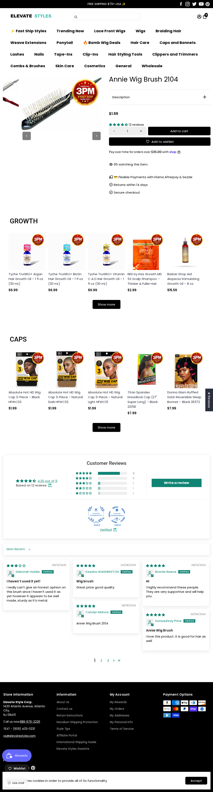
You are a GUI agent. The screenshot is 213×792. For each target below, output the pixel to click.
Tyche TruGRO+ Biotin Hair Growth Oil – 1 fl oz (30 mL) (65, 279)
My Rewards (118, 702)
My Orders (117, 709)
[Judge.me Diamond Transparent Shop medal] (117, 514)
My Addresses (119, 715)
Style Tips (63, 729)
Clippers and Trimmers (175, 54)
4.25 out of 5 (47, 481)
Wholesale (152, 65)
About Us (63, 702)
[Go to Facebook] (181, 4)
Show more (106, 304)
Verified (106, 529)
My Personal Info (121, 722)
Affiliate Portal (67, 735)
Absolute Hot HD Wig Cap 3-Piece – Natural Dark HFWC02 (65, 397)
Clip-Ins (90, 54)
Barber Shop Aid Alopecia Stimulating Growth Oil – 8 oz (183, 279)
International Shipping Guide (76, 742)
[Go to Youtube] (201, 4)
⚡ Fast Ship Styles (28, 31)
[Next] (96, 136)
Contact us (64, 709)
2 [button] (101, 660)
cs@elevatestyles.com (19, 736)
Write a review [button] (176, 482)
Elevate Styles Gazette (73, 749)
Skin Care (64, 65)
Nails (39, 54)
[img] (16, 565)
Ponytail (65, 42)
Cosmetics (94, 65)
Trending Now (70, 31)
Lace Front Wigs (109, 31)
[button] (119, 124)
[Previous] (26, 136)
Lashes (17, 54)
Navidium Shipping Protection (77, 722)
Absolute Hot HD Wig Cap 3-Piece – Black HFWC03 (25, 397)
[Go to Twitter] (194, 4)
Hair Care (140, 42)
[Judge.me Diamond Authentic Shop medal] (96, 514)
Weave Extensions (28, 42)
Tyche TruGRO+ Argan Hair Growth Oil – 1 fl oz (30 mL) (26, 279)
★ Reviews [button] (209, 400)
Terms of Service (122, 729)
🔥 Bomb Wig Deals (101, 42)
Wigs (140, 31)
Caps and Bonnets (178, 42)
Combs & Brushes (27, 65)
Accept (196, 780)
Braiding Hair (168, 31)
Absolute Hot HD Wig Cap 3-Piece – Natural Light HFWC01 (105, 397)
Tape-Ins (63, 54)
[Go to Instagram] (187, 4)
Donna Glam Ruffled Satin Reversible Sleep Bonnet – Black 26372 (184, 397)
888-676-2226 (30, 722)
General (123, 65)
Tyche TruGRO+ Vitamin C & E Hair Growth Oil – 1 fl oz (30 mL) (106, 279)
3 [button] (108, 660)
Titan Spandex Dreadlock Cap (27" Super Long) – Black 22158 (143, 399)
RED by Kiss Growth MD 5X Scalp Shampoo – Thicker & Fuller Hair (145, 279)
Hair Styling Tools (125, 54)
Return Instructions (70, 715)
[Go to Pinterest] (208, 4)
